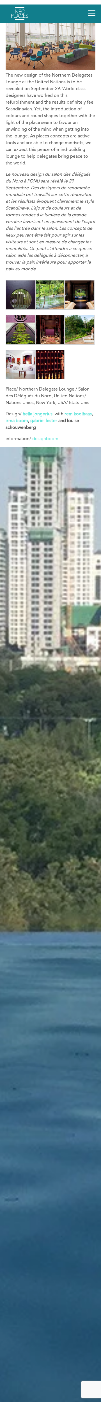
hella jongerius (37, 414)
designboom (45, 439)
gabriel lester (43, 421)
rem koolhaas (78, 414)
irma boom (17, 421)
